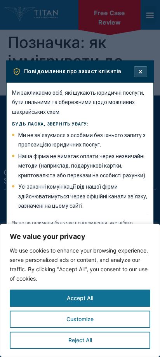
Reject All (80, 340)
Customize (80, 319)
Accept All (80, 298)
